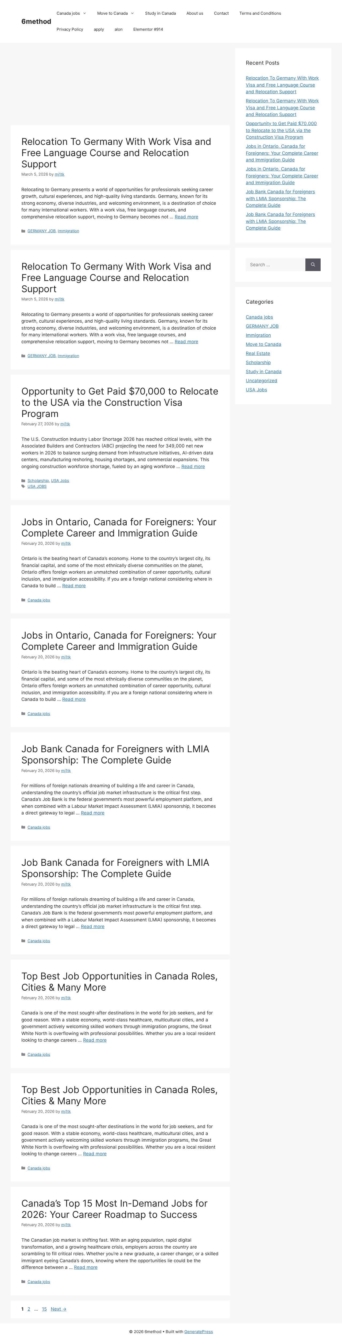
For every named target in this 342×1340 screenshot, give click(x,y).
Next (59, 1309)
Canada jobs (68, 13)
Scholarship (38, 480)
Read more (186, 216)
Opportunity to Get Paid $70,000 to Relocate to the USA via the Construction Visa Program (119, 402)
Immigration (68, 231)
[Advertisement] (120, 85)
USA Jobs (60, 480)
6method (36, 21)
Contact (221, 13)
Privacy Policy (70, 29)
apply (99, 29)
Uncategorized (261, 380)
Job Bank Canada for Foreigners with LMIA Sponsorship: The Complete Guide (115, 754)
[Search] (313, 264)
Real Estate (258, 353)
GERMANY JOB (42, 231)
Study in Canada (160, 13)
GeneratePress (198, 1331)
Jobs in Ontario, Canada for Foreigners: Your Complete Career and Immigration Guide (118, 527)
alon (119, 29)
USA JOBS (37, 486)
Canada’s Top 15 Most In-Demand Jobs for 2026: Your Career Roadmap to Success (114, 1209)
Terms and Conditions (260, 13)
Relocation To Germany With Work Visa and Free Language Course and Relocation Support (116, 152)
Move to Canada (112, 13)
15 (45, 1309)
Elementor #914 (148, 29)
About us (194, 13)
